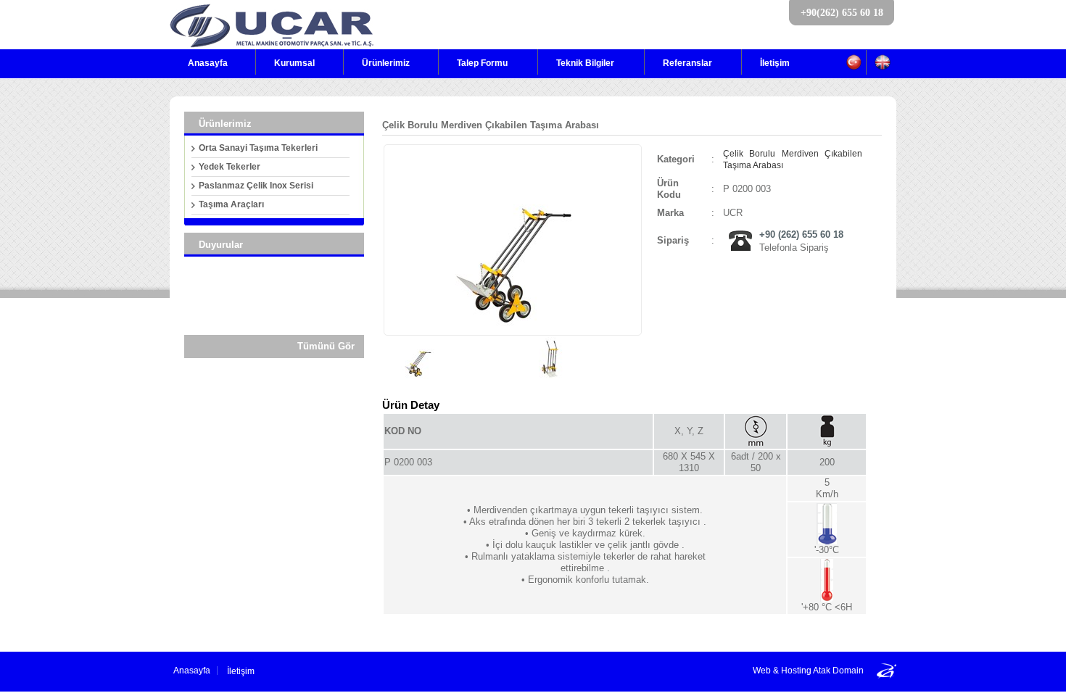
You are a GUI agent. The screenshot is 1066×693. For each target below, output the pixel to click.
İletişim (775, 63)
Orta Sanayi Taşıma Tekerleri (258, 148)
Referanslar (687, 63)
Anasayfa (208, 63)
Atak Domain (838, 670)
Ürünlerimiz (386, 63)
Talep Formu (482, 63)
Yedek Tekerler (229, 167)
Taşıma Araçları (231, 204)
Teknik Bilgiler (585, 63)
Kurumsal (294, 63)
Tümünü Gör (326, 346)
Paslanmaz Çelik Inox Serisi (256, 185)
